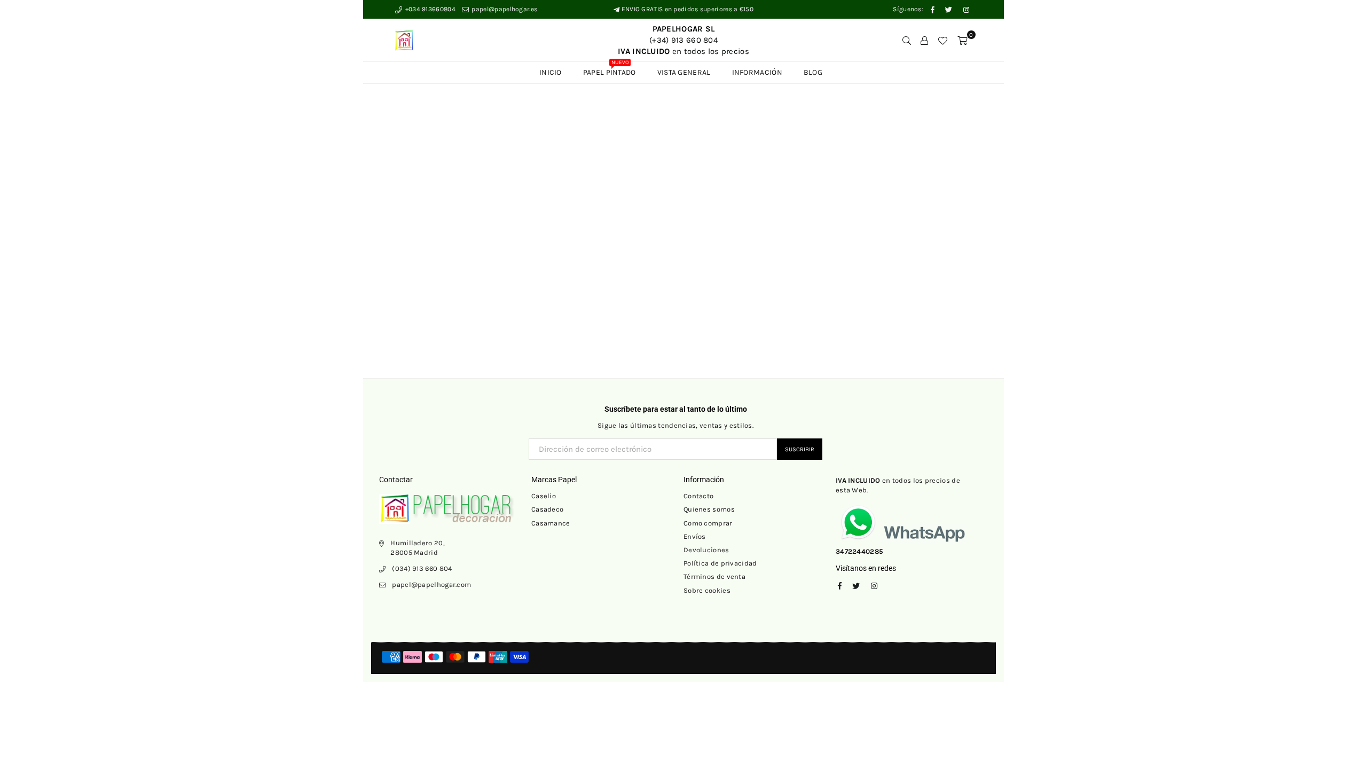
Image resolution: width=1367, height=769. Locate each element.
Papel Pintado (609, 69)
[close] (992, 229)
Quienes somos (709, 509)
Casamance (550, 523)
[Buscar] (907, 40)
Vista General (684, 72)
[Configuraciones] (924, 40)
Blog (813, 72)
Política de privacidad (720, 563)
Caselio (543, 496)
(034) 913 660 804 (422, 568)
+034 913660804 (429, 9)
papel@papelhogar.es (503, 9)
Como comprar (708, 523)
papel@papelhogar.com (431, 584)
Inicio (550, 72)
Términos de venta (714, 576)
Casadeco (547, 509)
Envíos (695, 536)
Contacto (698, 496)
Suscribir (799, 449)
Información (757, 72)
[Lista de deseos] (942, 40)
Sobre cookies (707, 590)
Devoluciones (706, 550)
